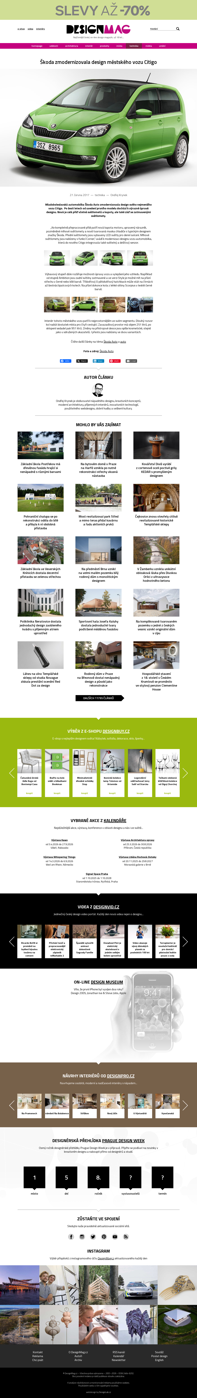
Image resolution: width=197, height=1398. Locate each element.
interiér (89, 46)
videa (30, 28)
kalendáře (115, 820)
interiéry (40, 28)
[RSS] (126, 1237)
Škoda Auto (111, 341)
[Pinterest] (104, 1237)
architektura (71, 46)
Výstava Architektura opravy (137, 840)
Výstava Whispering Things (59, 857)
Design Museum (107, 982)
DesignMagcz (106, 1258)
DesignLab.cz (105, 1392)
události (53, 46)
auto (123, 341)
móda (119, 46)
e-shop (21, 28)
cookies (125, 1382)
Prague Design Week (123, 1140)
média (149, 46)
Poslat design (159, 1356)
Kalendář (118, 1356)
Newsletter (119, 1360)
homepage (37, 46)
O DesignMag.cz (78, 1352)
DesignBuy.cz (116, 731)
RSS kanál (119, 1352)
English (159, 1360)
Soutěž (159, 1352)
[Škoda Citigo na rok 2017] (98, 128)
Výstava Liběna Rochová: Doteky (137, 857)
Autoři (78, 1356)
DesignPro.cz (121, 1075)
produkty (104, 46)
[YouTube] (115, 1237)
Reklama (37, 1356)
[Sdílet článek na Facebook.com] (65, 360)
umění (162, 46)
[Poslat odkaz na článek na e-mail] (131, 360)
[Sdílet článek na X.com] (82, 360)
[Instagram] (82, 1237)
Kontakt (38, 1352)
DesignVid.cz (106, 906)
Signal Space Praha (97, 874)
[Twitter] (93, 1237)
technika (134, 46)
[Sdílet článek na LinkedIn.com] (98, 360)
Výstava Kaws (59, 840)
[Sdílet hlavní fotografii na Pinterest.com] (115, 360)
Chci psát (37, 1360)
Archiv (78, 1360)
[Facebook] (71, 1237)
